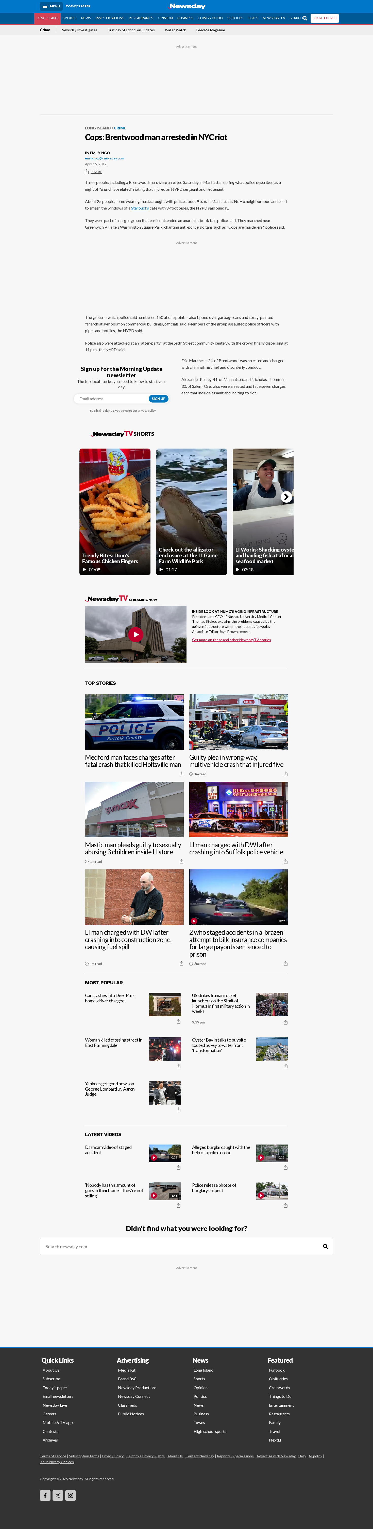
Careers (49, 1413)
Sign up (158, 399)
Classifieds (127, 1405)
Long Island (47, 18)
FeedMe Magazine (210, 30)
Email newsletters (58, 1396)
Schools (235, 18)
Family (275, 1422)
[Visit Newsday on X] (58, 1495)
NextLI (275, 1439)
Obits (253, 18)
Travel (274, 1431)
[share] (181, 774)
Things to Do (210, 18)
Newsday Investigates (79, 30)
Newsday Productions (137, 1387)
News (86, 18)
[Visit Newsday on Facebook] (45, 1495)
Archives (50, 1439)
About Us (51, 1370)
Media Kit (126, 1370)
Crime (45, 30)
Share (96, 172)
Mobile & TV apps (59, 1422)
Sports (70, 18)
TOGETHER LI (324, 18)
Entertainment (281, 1405)
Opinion (165, 18)
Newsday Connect (134, 1396)
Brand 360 (127, 1378)
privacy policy (147, 410)
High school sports (210, 1431)
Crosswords (279, 1387)
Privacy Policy (113, 1456)
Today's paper (55, 1387)
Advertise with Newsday (276, 1456)
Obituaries (278, 1378)
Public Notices (131, 1413)
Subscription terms (84, 1456)
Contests (50, 1431)
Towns (199, 1422)
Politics (200, 1396)
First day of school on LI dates (131, 30)
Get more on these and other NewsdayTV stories (231, 639)
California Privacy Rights (145, 1456)
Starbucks (140, 207)
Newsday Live (55, 1405)
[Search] (325, 1246)
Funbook (277, 1370)
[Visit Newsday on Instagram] (70, 1495)
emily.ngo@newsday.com (104, 158)
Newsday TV (274, 18)
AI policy (315, 1456)
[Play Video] (135, 634)
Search (296, 18)
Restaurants (141, 18)
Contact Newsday (199, 1456)
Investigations (110, 18)
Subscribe (51, 1378)
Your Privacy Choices (57, 1462)
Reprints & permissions (235, 1456)
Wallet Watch (175, 30)
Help (302, 1456)
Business (185, 18)
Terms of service (53, 1456)
